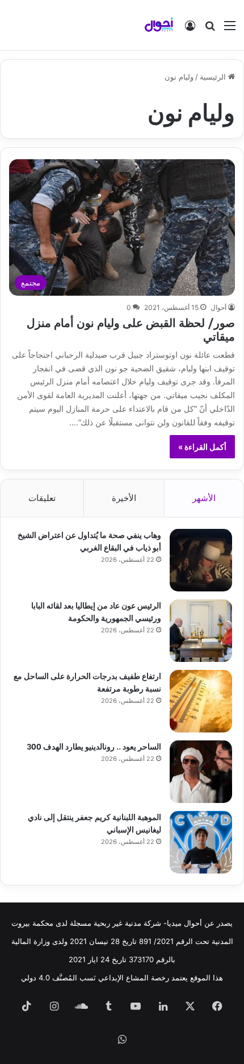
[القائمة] (229, 29)
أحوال (218, 307)
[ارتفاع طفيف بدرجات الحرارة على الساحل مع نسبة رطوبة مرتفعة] (201, 701)
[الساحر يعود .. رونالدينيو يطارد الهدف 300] (201, 771)
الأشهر (204, 497)
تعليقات (42, 497)
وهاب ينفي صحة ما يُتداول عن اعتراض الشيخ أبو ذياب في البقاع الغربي (89, 540)
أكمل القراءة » (202, 447)
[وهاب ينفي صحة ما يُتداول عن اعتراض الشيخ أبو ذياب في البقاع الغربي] (201, 560)
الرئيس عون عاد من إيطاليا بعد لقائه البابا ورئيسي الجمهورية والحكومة (96, 611)
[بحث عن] (210, 29)
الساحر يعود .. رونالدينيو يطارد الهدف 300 (94, 746)
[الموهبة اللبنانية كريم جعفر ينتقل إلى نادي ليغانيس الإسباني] (201, 842)
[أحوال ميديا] (159, 25)
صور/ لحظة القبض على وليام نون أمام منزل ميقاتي (131, 328)
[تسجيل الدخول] (190, 29)
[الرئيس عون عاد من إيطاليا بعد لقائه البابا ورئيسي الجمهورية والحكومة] (201, 630)
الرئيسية (214, 76)
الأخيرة (124, 497)
